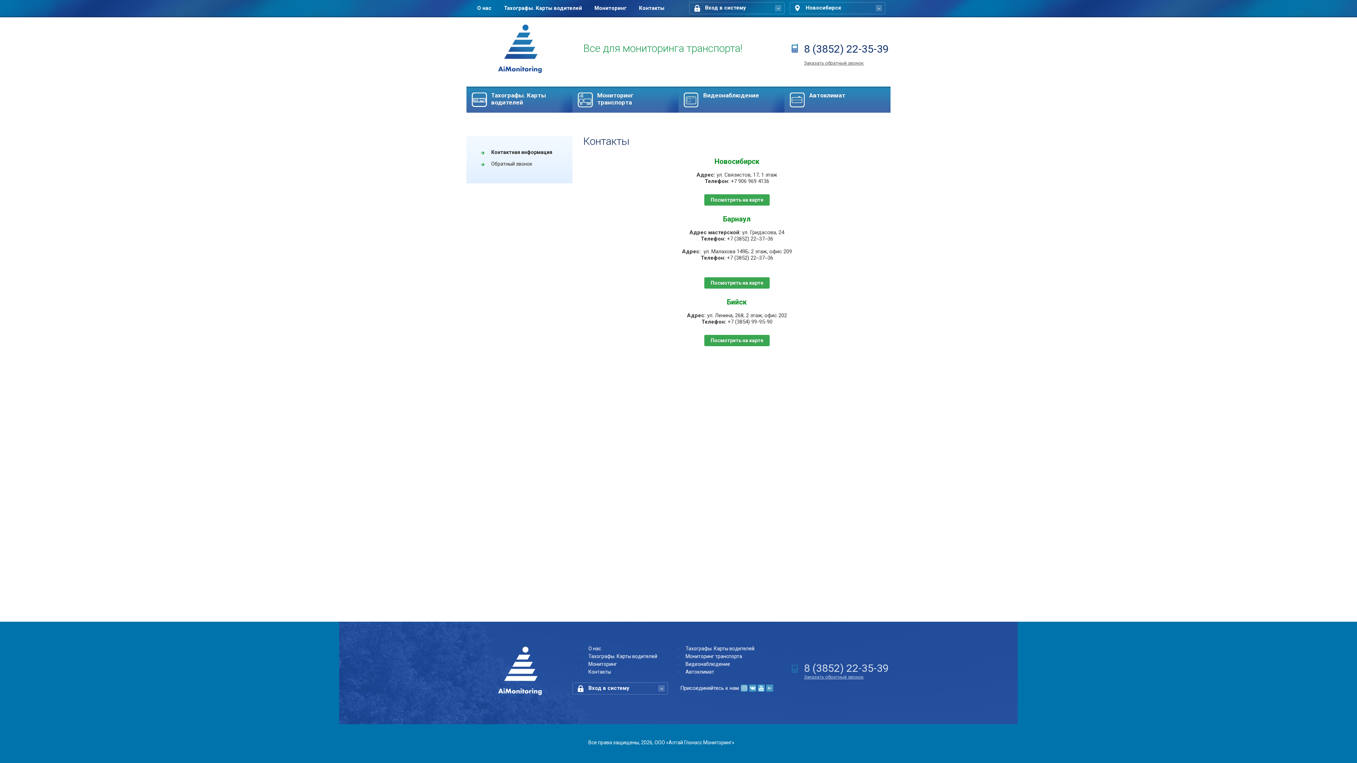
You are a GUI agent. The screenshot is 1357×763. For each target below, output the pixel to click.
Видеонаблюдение (731, 95)
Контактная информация (521, 152)
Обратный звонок (511, 164)
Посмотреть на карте (737, 200)
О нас (484, 8)
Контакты (651, 8)
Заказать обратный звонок (834, 63)
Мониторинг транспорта (615, 99)
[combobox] (737, 8)
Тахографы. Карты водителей (543, 8)
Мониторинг (610, 8)
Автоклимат (827, 95)
